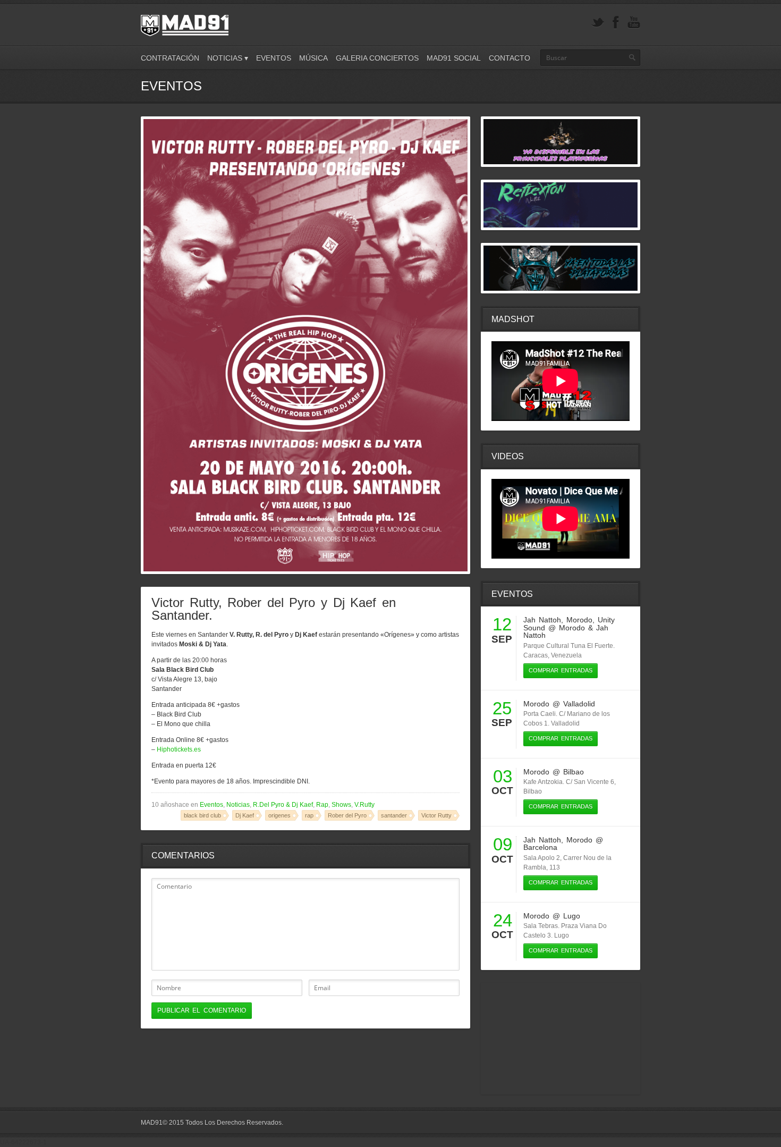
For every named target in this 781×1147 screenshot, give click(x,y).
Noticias (238, 804)
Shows (341, 804)
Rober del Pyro (347, 815)
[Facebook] (615, 22)
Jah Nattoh (542, 619)
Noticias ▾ (227, 58)
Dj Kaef (244, 815)
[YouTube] (633, 22)
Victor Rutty (436, 815)
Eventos (273, 58)
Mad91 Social (454, 58)
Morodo (579, 619)
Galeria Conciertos (377, 58)
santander (394, 815)
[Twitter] (597, 22)
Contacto (509, 58)
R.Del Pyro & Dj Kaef (283, 804)
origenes (279, 815)
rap (309, 815)
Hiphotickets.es (179, 749)
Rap (322, 804)
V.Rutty (364, 804)
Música (313, 58)
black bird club (202, 815)
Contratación (170, 58)
